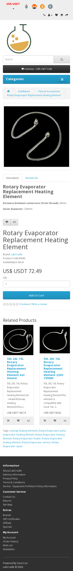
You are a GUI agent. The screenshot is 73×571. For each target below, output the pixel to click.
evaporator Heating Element (18, 434)
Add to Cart (36, 295)
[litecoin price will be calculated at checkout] (50, 7)
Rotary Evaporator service (36, 442)
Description (12, 178)
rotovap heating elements (23, 430)
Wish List (7, 545)
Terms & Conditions (14, 482)
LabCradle (16, 254)
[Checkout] (66, 15)
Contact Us (9, 496)
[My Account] (50, 15)
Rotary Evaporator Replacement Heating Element (34, 95)
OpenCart (22, 563)
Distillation (24, 91)
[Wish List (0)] (56, 15)
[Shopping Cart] (61, 15)
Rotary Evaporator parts (52, 430)
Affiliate (7, 523)
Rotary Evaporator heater (27, 438)
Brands (7, 515)
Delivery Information (14, 474)
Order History (10, 541)
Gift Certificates (11, 519)
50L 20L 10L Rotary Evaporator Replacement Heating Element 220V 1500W (53, 368)
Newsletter (9, 549)
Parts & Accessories (49, 91)
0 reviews (24, 304)
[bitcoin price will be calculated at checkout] (42, 7)
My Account (9, 537)
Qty (5, 277)
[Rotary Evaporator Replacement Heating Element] (36, 136)
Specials (7, 526)
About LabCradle (12, 470)
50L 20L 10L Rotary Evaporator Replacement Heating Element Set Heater (16, 368)
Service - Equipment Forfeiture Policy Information (30, 486)
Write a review (39, 304)
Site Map (7, 504)
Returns (7, 500)
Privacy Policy (10, 478)
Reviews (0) (32, 178)
